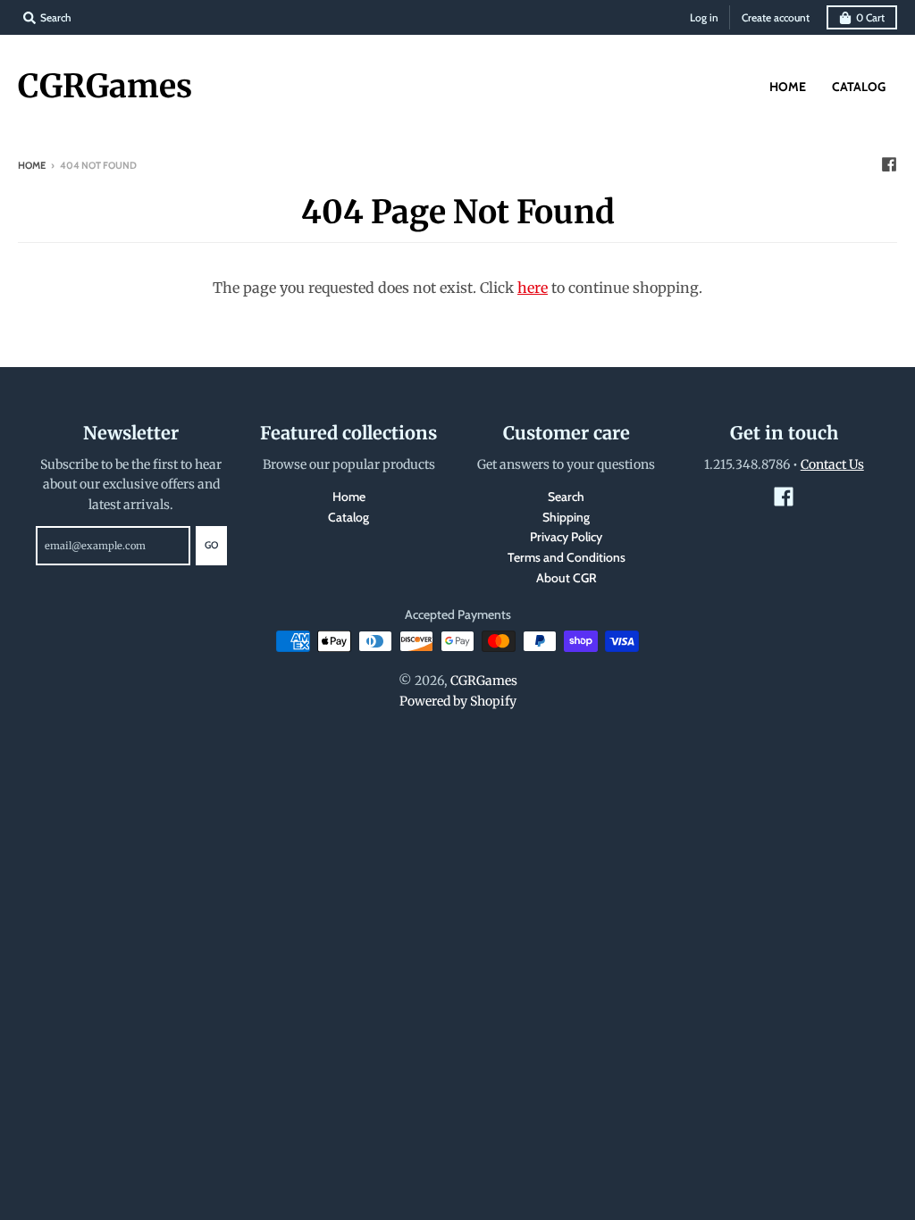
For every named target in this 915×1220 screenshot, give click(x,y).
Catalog (348, 517)
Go (211, 545)
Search (566, 497)
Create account (776, 17)
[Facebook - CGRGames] (889, 164)
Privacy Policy (566, 537)
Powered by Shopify (457, 701)
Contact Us (832, 464)
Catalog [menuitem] (859, 87)
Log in (704, 17)
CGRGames (105, 87)
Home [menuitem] (787, 87)
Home (32, 165)
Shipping (566, 517)
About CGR (566, 578)
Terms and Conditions (566, 557)
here (532, 288)
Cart (870, 17)
